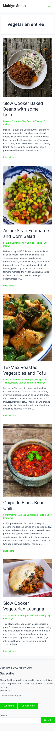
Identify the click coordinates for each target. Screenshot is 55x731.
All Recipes (28, 379)
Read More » (9, 157)
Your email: (5, 690)
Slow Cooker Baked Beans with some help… (23, 109)
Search (3, 715)
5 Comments (9, 515)
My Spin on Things (32, 121)
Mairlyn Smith (14, 6)
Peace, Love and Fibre (22, 382)
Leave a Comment (12, 121)
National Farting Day (40, 515)
